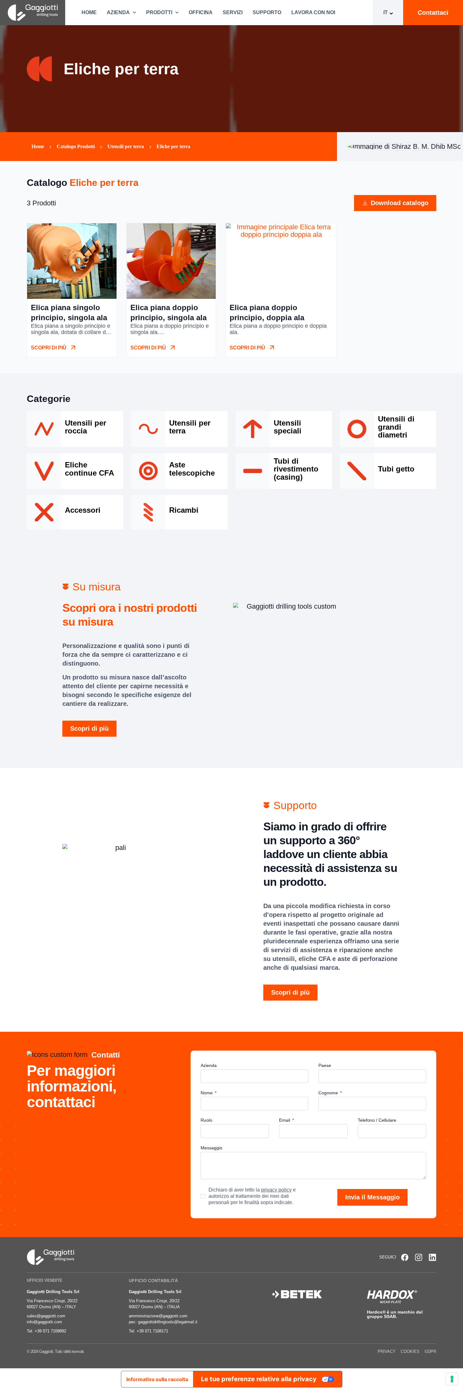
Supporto (267, 12)
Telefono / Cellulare (377, 1120)
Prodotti (159, 12)
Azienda (118, 12)
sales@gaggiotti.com (46, 1316)
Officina (201, 12)
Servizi (233, 12)
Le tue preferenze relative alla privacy (259, 1379)
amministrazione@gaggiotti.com (158, 1316)
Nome (207, 1093)
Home (89, 12)
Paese (324, 1065)
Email (285, 1120)
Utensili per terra (125, 146)
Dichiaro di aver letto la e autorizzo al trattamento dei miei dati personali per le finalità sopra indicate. (252, 1196)
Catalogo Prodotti (76, 146)
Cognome (328, 1093)
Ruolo (206, 1120)
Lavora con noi (313, 12)
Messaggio (211, 1148)
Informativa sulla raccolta (157, 1379)
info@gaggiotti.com (44, 1322)
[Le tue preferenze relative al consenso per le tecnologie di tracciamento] (452, 1379)
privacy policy (276, 1189)
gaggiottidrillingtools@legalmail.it (167, 1322)
